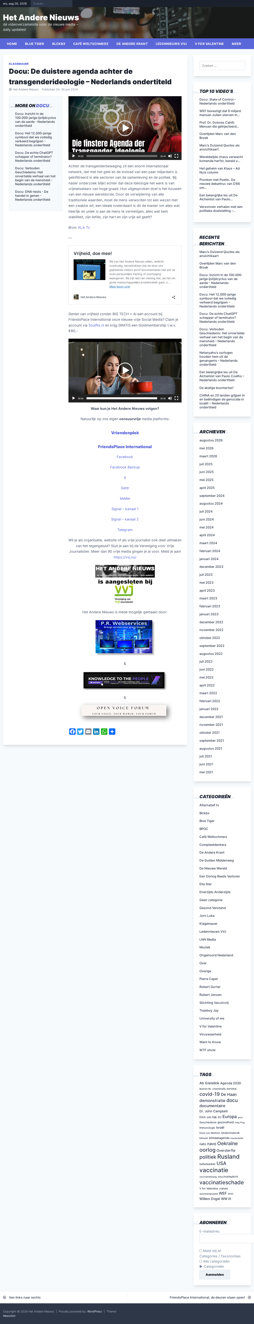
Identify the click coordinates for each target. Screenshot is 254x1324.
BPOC (203, 829)
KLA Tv (84, 227)
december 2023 (211, 567)
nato (202, 1144)
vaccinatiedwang (208, 1177)
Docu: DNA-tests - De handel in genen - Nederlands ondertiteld (32, 196)
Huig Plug (240, 1122)
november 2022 (211, 630)
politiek (207, 1157)
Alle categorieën (216, 1261)
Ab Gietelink (209, 1083)
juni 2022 (206, 669)
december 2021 (211, 717)
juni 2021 (206, 764)
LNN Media (207, 939)
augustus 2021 (210, 748)
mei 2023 (206, 582)
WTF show (207, 1050)
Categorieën (214, 1266)
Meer (236, 44)
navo (211, 1143)
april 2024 (207, 535)
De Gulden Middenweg (216, 860)
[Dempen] (170, 156)
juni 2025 (206, 472)
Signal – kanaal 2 (125, 519)
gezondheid (225, 1122)
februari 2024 (209, 551)
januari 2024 (208, 559)
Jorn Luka (207, 916)
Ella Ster (205, 884)
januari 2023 (208, 614)
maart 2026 (208, 456)
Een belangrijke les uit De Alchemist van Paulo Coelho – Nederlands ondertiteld (221, 376)
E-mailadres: (209, 1231)
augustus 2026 (211, 440)
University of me (211, 1018)
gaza (240, 1117)
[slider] (122, 156)
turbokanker (207, 1164)
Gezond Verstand (212, 908)
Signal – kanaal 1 (125, 509)
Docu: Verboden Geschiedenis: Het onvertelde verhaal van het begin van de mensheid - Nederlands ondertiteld (35, 176)
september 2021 (211, 740)
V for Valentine (209, 44)
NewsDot (9, 1315)
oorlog (207, 1150)
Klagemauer (19, 63)
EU (219, 1117)
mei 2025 (206, 480)
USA (221, 1163)
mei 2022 (206, 677)
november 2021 (211, 725)
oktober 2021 (209, 733)
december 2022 (211, 622)
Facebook (125, 457)
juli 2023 (206, 575)
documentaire (212, 1105)
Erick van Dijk (208, 1117)
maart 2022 (208, 693)
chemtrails (219, 1088)
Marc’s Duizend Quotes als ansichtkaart (219, 254)
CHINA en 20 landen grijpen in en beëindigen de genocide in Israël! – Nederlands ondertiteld (222, 401)
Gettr (125, 488)
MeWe (125, 498)
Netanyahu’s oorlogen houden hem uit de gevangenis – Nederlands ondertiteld (218, 358)
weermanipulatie (208, 1193)
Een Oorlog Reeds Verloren (219, 876)
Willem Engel (209, 1199)
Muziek (204, 947)
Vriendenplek (125, 432)
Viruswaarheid (210, 1034)
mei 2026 (206, 448)
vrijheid (223, 1188)
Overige (205, 971)
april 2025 (207, 488)
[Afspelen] (74, 156)
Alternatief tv (209, 805)
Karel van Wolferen (209, 1133)
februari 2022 (209, 701)
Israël (220, 1127)
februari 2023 (209, 606)
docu (42, 105)
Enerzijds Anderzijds (215, 892)
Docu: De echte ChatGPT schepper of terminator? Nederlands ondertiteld (34, 157)
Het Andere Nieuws (41, 17)
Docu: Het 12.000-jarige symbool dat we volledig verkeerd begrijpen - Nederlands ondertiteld (33, 139)
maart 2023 (208, 598)
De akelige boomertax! (216, 388)
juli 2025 (206, 464)
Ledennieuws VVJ (171, 44)
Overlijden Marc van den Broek (217, 265)
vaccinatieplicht (228, 1176)
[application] (125, 128)
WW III (226, 1199)
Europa (229, 1116)
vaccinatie (213, 1170)
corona (231, 1088)
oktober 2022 (209, 638)
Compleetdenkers (212, 845)
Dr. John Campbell (213, 1111)
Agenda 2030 (230, 1083)
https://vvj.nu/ (125, 557)
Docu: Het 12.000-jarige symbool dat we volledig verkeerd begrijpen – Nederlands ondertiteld (217, 300)
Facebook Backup (125, 467)
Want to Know (210, 1042)
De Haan (229, 1094)
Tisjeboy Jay (208, 1010)
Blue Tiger (34, 44)
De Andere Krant (132, 44)
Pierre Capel (208, 979)
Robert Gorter (209, 987)
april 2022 (207, 685)
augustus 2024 (211, 503)
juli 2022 (206, 661)
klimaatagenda (219, 1138)
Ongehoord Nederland (216, 955)
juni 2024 (206, 519)
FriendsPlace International (125, 446)
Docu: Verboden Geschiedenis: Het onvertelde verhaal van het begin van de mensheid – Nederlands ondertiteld (221, 337)
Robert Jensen (210, 995)
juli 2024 (206, 511)
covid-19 (209, 1094)
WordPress (94, 1311)
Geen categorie (210, 900)
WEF (223, 1193)
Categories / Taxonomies (220, 1256)
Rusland (228, 1156)
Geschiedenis (207, 1122)
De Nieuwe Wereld (213, 868)
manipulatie (236, 1138)
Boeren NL (205, 1088)
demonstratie (212, 1100)
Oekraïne (227, 1143)
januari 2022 (208, 709)
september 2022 (211, 646)
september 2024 (211, 496)
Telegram (125, 530)
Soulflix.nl (96, 325)
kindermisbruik (230, 1132)
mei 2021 (206, 772)
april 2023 (207, 590)
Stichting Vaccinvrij (214, 1003)
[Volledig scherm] (176, 156)
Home (12, 44)
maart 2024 (208, 543)
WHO (230, 1194)
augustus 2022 (211, 654)
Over (203, 963)
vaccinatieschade (221, 1182)
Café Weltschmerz (91, 44)
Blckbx (58, 44)
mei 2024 (206, 527)
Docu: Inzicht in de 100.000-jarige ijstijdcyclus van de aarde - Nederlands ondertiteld (35, 120)
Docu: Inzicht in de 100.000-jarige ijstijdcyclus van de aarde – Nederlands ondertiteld (220, 281)
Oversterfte (225, 1150)
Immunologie (207, 1127)
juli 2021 (205, 756)
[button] (125, 128)
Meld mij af (211, 1251)
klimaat (203, 1138)
